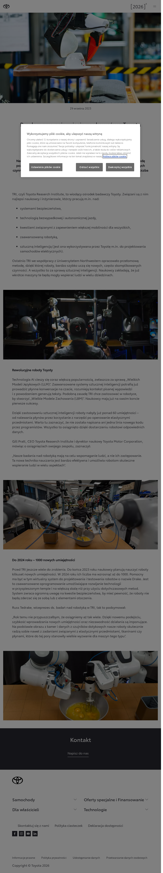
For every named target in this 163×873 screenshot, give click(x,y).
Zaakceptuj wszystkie (120, 167)
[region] (80, 150)
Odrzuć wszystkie (89, 167)
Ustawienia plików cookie (45, 167)
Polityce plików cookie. (115, 156)
